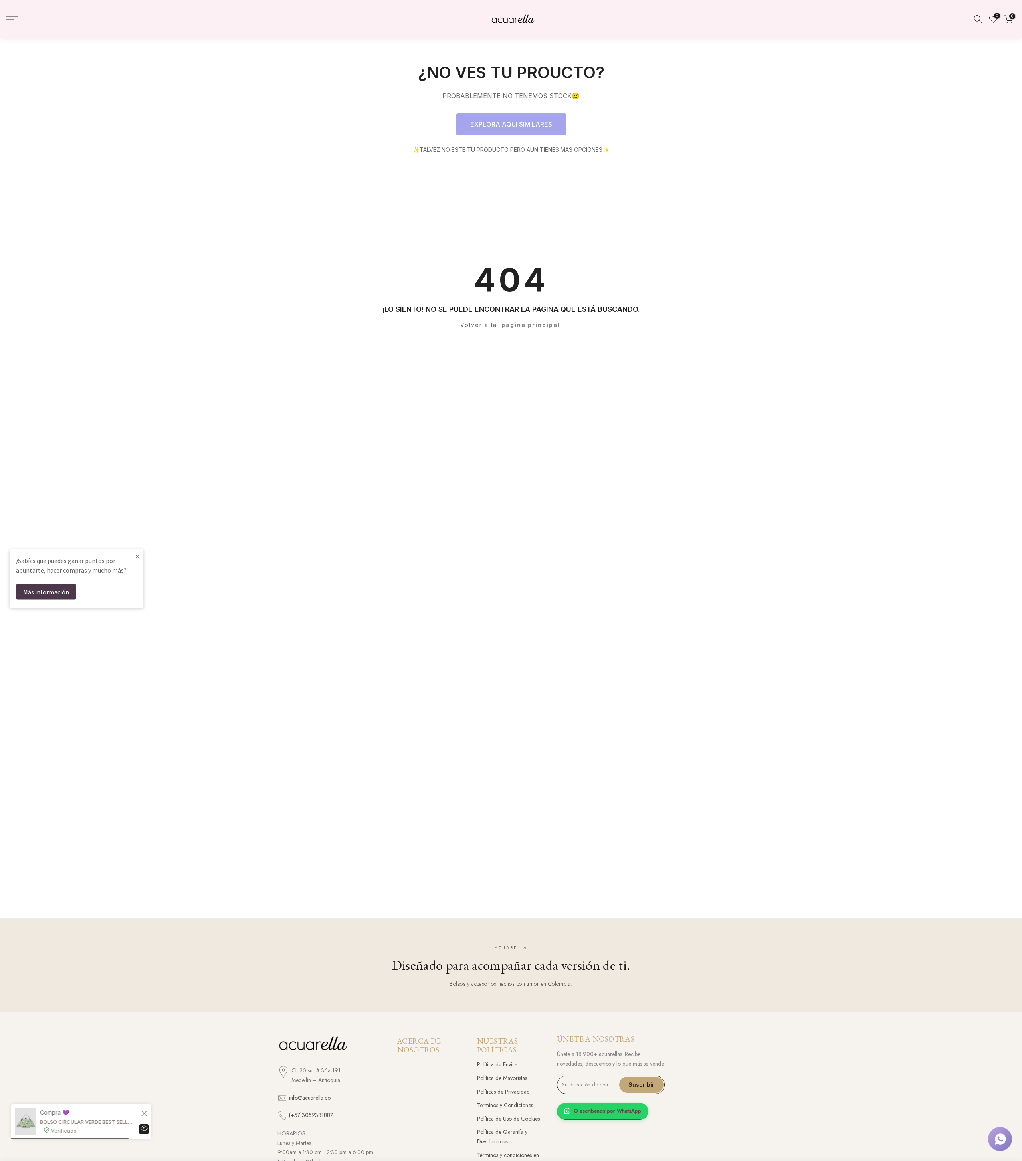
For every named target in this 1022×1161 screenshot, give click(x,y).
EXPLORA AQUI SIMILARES (511, 124)
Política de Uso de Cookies (508, 1119)
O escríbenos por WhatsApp (607, 1111)
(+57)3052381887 (311, 1115)
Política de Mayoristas (502, 1078)
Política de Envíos (497, 1064)
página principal (530, 324)
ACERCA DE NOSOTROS (419, 1045)
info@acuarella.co (310, 1098)
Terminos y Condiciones (505, 1105)
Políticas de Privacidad (503, 1092)
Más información (46, 592)
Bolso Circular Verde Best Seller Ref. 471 (90, 1122)
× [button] (137, 556)
